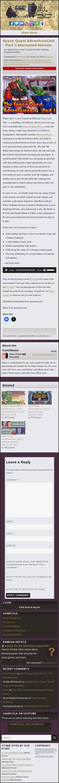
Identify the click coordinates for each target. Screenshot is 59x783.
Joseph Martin (37, 62)
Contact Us (8, 622)
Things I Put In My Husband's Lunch (17, 771)
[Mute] (44, 270)
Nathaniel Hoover (44, 134)
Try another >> (50, 663)
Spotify (6, 294)
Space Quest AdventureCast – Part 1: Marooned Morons (29, 43)
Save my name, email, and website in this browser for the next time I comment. (27, 564)
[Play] (6, 270)
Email (10, 533)
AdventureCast (27, 60)
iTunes (51, 290)
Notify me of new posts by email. (26, 589)
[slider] (51, 269)
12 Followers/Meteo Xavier (13, 753)
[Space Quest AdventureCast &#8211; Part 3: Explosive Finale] (40, 397)
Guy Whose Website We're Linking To (17, 765)
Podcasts (49, 57)
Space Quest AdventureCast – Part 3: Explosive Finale (39, 409)
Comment (12, 480)
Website (10, 545)
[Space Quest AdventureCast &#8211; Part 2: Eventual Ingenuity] (13, 428)
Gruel (5, 690)
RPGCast (14, 65)
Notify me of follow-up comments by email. (29, 578)
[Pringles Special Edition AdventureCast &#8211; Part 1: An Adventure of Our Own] (13, 397)
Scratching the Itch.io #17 (37, 706)
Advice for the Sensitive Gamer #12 (27, 646)
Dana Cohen (14, 62)
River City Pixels (8, 777)
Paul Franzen (10, 673)
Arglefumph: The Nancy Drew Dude (16, 759)
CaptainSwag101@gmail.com (45, 355)
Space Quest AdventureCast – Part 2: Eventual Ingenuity (12, 439)
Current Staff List (11, 626)
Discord (33, 278)
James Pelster (21, 57)
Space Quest (24, 65)
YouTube (10, 286)
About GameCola (11, 618)
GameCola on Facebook (26, 724)
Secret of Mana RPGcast (33, 126)
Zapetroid (5, 780)
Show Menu (30, 32)
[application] (29, 270)
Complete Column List (14, 630)
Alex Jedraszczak (40, 60)
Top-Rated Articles (12, 634)
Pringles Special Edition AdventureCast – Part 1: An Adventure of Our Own (13, 409)
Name (10, 521)
